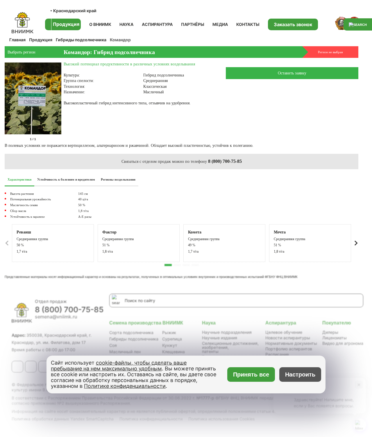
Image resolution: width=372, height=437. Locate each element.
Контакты (248, 24)
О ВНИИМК (100, 24)
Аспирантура (157, 24)
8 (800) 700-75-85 (225, 161)
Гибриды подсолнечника (81, 39)
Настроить (300, 374)
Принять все (251, 374)
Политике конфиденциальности (125, 386)
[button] (356, 243)
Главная (17, 39)
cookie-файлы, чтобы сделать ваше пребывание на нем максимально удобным (119, 366)
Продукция (40, 39)
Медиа (220, 24)
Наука (126, 24)
